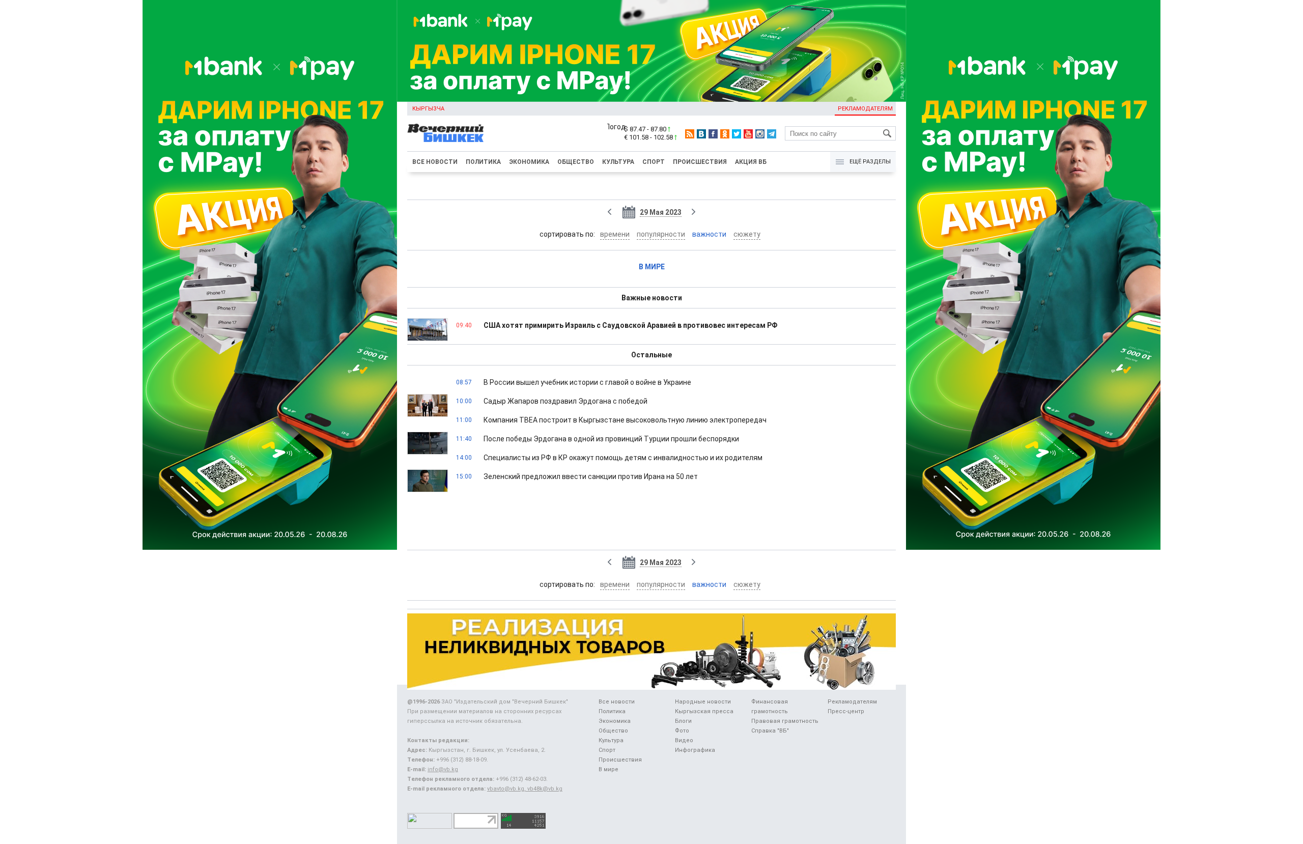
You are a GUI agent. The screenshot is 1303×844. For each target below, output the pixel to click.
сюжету (746, 234)
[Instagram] (759, 133)
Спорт (653, 161)
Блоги (683, 721)
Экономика (529, 161)
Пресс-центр (846, 711)
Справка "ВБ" (770, 730)
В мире (652, 267)
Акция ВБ (751, 161)
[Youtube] (748, 133)
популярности (661, 234)
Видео (684, 740)
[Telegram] (771, 133)
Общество (575, 161)
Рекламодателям (865, 108)
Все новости (435, 161)
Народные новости (703, 701)
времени (615, 234)
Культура (618, 161)
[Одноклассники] (724, 133)
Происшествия (700, 161)
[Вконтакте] (701, 133)
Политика (483, 161)
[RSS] (689, 133)
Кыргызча (428, 108)
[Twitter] (736, 133)
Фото (682, 730)
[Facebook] (713, 133)
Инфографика (695, 750)
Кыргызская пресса (704, 711)
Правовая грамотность (784, 721)
